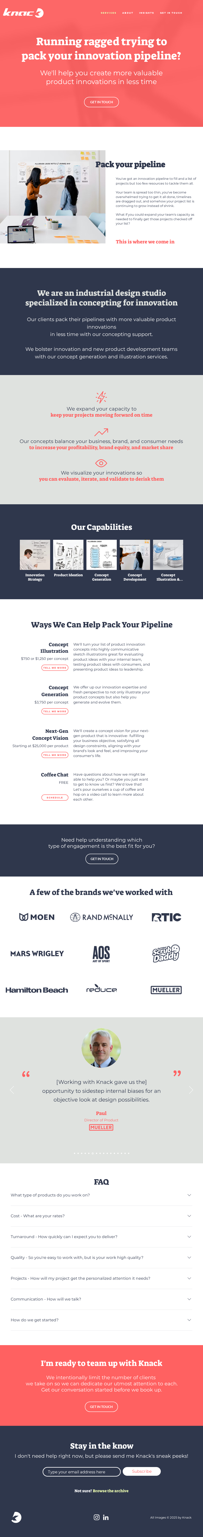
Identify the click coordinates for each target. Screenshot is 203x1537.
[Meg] (96, 1153)
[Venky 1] (128, 1153)
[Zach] (121, 1153)
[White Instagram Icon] (97, 1517)
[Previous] (12, 1090)
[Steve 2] (92, 1153)
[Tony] (100, 1153)
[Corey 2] (74, 1153)
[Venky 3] (110, 1153)
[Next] (191, 1090)
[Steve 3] (78, 1153)
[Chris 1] (114, 1153)
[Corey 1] (118, 1153)
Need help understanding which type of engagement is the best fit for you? (101, 843)
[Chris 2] (103, 1153)
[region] (102, 657)
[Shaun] (85, 1153)
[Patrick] (107, 1153)
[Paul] (88, 1153)
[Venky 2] (81, 1153)
